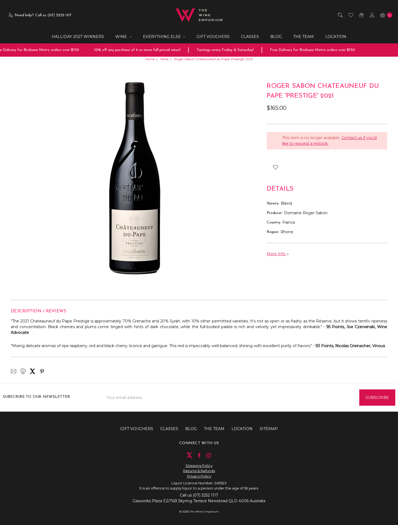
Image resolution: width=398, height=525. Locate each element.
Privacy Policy (199, 476)
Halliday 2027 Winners (78, 36)
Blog (276, 36)
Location (335, 36)
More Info (276, 253)
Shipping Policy (199, 465)
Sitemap (269, 428)
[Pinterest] (42, 371)
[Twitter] (32, 371)
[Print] (23, 371)
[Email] (13, 371)
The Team (303, 36)
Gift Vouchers (213, 36)
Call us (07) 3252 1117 (199, 495)
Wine (121, 36)
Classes (250, 36)
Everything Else (162, 36)
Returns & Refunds (199, 471)
